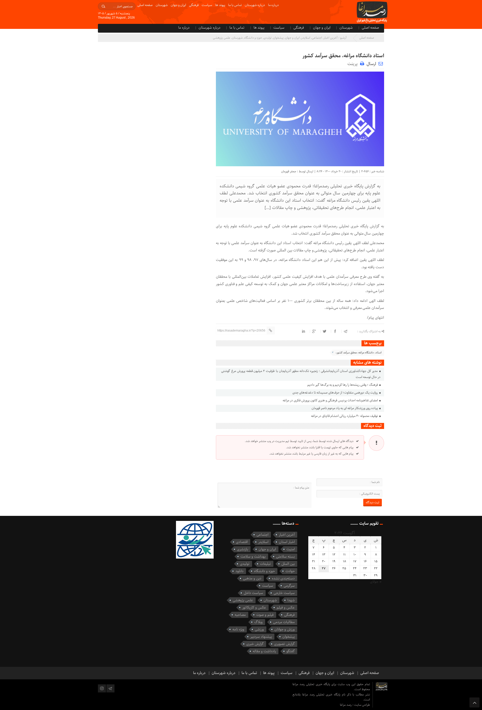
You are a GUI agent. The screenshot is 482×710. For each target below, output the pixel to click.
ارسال (371, 64)
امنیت (290, 549)
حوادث (290, 571)
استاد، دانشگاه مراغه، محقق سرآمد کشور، (359, 352)
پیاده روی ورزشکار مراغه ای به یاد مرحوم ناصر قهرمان (345, 408)
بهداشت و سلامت (253, 557)
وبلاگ (258, 622)
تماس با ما (235, 5)
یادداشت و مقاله (264, 651)
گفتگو (290, 651)
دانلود (239, 571)
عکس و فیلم (286, 608)
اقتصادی (242, 542)
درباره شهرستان (255, 5)
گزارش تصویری (284, 644)
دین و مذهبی (252, 578)
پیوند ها (220, 5)
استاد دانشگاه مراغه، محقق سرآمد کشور (343, 55)
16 (365, 561)
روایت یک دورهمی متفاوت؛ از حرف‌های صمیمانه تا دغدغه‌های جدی (335, 393)
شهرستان (162, 5)
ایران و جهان (178, 5)
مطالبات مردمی (284, 622)
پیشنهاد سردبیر (261, 637)
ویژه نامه (238, 629)
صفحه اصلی (145, 5)
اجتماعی (317, 37)
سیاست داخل (253, 593)
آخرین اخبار (331, 37)
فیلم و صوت (265, 615)
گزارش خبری (255, 644)
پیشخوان (278, 37)
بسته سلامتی (285, 557)
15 (376, 561)
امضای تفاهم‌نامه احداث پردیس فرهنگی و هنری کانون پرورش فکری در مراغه (331, 400)
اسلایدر (305, 37)
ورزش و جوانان (284, 629)
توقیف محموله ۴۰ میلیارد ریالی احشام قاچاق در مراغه (345, 416)
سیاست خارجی (284, 593)
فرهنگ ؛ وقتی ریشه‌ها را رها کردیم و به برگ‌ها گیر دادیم (343, 385)
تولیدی (268, 37)
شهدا (291, 600)
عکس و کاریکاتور (254, 608)
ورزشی (259, 629)
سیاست (207, 5)
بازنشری (242, 549)
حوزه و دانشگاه (253, 37)
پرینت (353, 63)
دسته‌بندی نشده (283, 578)
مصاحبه (240, 615)
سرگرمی (289, 586)
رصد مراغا (346, 704)
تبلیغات (265, 564)
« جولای (376, 582)
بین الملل (288, 564)
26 (334, 568)
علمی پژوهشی (221, 37)
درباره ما (273, 5)
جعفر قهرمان (288, 171)
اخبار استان (287, 542)
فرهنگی (194, 5)
